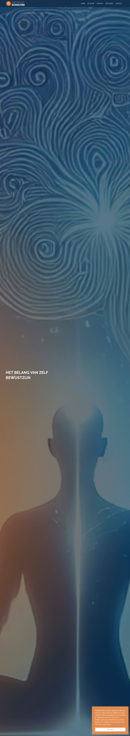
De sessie (90, 3)
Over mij (100, 3)
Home (83, 3)
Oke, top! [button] (110, 729)
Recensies (109, 3)
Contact (118, 3)
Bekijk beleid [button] (106, 724)
